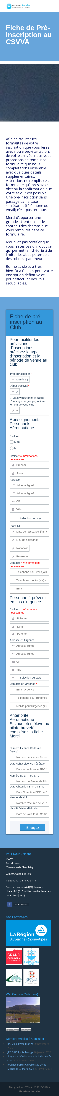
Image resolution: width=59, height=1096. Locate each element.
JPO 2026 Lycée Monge (20, 1044)
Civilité (14, 436)
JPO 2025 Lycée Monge (20, 1052)
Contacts (25, 564)
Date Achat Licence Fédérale (27, 763)
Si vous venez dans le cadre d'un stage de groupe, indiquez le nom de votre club (28, 401)
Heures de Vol (18, 797)
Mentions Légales (29, 1091)
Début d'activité (19, 385)
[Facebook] (9, 904)
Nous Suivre (21, 904)
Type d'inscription (28, 357)
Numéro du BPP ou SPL (24, 775)
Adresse (15, 479)
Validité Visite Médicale (24, 808)
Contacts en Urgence (23, 683)
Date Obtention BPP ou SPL (27, 786)
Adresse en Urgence (22, 640)
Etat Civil (15, 525)
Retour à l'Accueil (12, 1030)
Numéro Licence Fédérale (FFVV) (25, 750)
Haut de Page (26, 1030)
